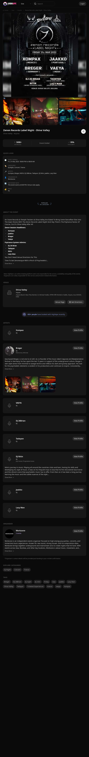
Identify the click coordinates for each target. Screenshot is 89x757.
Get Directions (76, 302)
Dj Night (11, 167)
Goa (53, 582)
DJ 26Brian (17, 582)
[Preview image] (13, 384)
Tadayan (20, 586)
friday (46, 582)
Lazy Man (71, 582)
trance (49, 586)
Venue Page (59, 302)
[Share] (83, 131)
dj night (28, 582)
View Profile (78, 330)
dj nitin (37, 582)
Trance (23, 167)
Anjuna (16, 133)
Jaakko (61, 582)
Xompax (67, 586)
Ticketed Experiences (35, 586)
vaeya (58, 586)
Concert (17, 167)
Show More (8, 263)
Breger (7, 582)
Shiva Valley (8, 586)
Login (82, 4)
